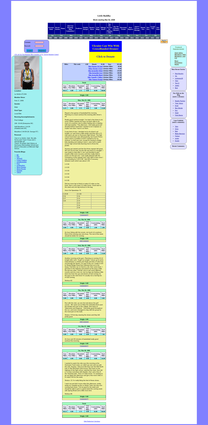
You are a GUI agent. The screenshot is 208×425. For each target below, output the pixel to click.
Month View (143, 28)
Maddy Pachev (180, 101)
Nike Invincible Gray (96, 73)
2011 (81, 38)
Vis (176, 76)
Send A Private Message (137, 28)
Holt (18, 157)
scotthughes (21, 165)
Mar (71, 35)
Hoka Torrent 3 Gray (96, 68)
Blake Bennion (180, 134)
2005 (50, 38)
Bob (176, 131)
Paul (18, 164)
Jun (101, 35)
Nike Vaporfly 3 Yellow (95, 77)
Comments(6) (84, 215)
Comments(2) (84, 346)
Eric (176, 110)
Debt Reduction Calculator (92, 421)
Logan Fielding (22, 160)
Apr (81, 35)
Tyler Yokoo (179, 103)
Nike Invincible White (95, 71)
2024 (147, 38)
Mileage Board (103, 28)
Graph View (153, 27)
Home (63, 28)
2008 (65, 38)
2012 (86, 38)
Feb (61, 35)
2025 (152, 38)
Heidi (176, 113)
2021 (132, 38)
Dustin (177, 141)
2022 (137, 38)
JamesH (19, 158)
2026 (157, 38)
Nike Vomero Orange (96, 79)
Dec (155, 35)
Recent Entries (57, 28)
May (91, 35)
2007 (60, 38)
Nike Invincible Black (96, 75)
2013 (91, 38)
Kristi (176, 106)
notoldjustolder (22, 162)
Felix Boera (179, 115)
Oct (137, 35)
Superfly (19, 170)
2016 (106, 38)
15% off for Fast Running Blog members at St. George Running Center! (36, 54)
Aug (118, 35)
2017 (111, 38)
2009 (70, 38)
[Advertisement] (104, 6)
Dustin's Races (92, 28)
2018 (116, 38)
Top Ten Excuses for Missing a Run (109, 28)
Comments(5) (84, 285)
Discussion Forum (123, 28)
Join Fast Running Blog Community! (70, 28)
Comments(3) (84, 399)
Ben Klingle (179, 108)
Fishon (177, 136)
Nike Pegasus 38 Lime (95, 66)
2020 (126, 38)
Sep (128, 35)
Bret (176, 88)
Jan (52, 35)
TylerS (19, 172)
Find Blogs (97, 28)
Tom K (177, 83)
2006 (55, 38)
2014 (96, 38)
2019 (121, 38)
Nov (146, 35)
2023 (142, 38)
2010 (75, 38)
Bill (18, 155)
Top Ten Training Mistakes (116, 28)
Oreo (176, 129)
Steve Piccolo (21, 169)
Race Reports (130, 28)
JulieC (177, 85)
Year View (148, 28)
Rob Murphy (179, 73)
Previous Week (51, 28)
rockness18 (179, 78)
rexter (177, 138)
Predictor (79, 28)
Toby (176, 81)
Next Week (158, 28)
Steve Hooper (21, 167)
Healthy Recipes (85, 28)
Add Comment (84, 241)
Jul (110, 35)
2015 (101, 38)
